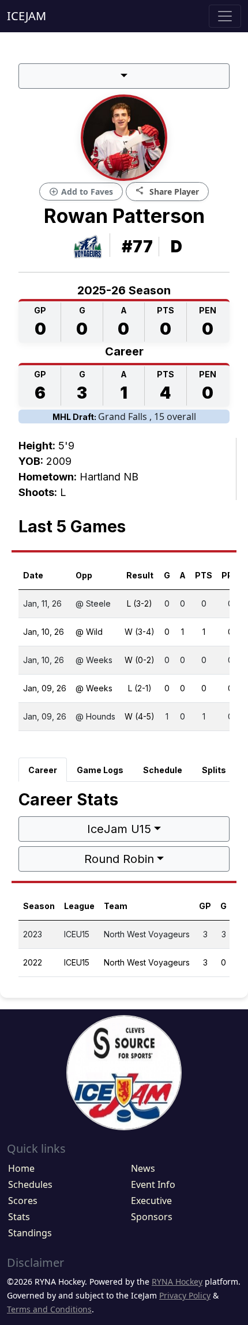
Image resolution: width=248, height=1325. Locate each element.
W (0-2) (140, 660)
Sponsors (151, 1216)
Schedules (30, 1184)
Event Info (153, 1184)
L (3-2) (139, 603)
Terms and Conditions (49, 1309)
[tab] (42, 770)
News (143, 1168)
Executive (151, 1200)
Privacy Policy (185, 1295)
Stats (19, 1216)
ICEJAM (26, 16)
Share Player (167, 191)
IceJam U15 (119, 829)
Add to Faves (81, 192)
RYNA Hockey (177, 1281)
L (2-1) (140, 688)
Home (21, 1168)
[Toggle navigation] (225, 16)
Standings (30, 1232)
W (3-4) (140, 632)
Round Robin (119, 859)
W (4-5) (140, 716)
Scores (22, 1200)
